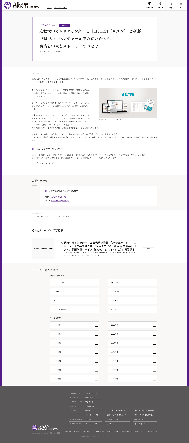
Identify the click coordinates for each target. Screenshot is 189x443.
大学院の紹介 (89, 406)
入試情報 (88, 419)
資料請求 (76, 431)
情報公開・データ (88, 431)
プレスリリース (64, 25)
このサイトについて (151, 431)
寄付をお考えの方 (140, 424)
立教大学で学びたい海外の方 (144, 410)
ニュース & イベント (92, 424)
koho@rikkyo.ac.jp (60, 200)
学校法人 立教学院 (112, 431)
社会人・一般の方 (140, 419)
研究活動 (88, 410)
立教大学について (91, 393)
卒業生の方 (111, 424)
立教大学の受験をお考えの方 (117, 410)
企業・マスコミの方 (113, 419)
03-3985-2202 (58, 197)
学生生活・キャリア (92, 415)
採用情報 (68, 431)
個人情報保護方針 (127, 431)
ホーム (49, 8)
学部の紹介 (89, 402)
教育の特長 (89, 397)
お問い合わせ (100, 431)
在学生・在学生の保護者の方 (144, 415)
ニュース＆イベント (60, 8)
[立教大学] (23, 5)
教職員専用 (138, 431)
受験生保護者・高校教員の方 (116, 415)
